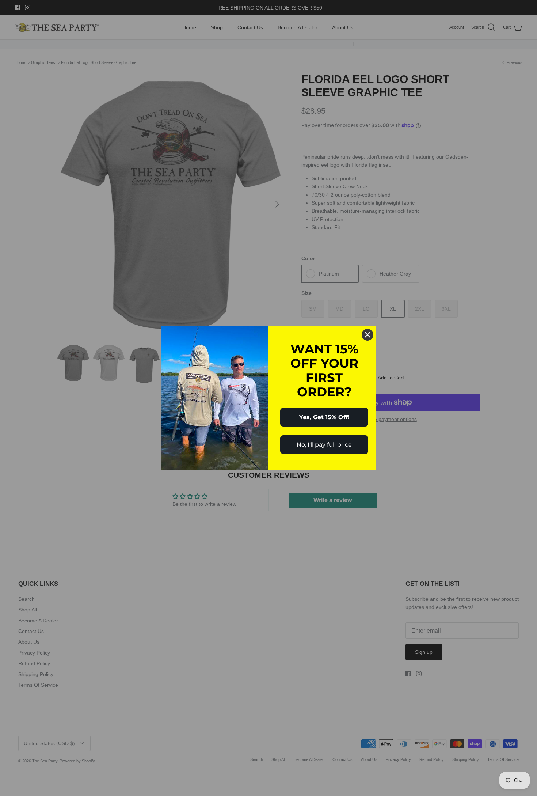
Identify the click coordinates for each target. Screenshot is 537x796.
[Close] (367, 335)
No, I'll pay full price (324, 444)
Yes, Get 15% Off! (324, 417)
